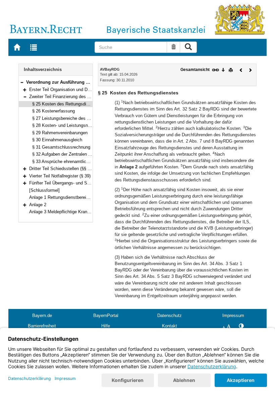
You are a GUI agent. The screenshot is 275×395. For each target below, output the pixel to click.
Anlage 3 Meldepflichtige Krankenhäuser (68, 211)
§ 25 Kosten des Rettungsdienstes (65, 103)
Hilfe (105, 325)
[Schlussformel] (44, 190)
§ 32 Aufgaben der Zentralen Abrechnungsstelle (78, 154)
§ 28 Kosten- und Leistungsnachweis (68, 125)
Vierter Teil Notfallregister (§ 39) (60, 175)
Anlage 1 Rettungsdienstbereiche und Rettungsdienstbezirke (87, 197)
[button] (21, 82)
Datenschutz (169, 315)
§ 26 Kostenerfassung (53, 110)
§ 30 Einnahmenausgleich (57, 139)
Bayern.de (42, 315)
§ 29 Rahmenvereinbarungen (60, 132)
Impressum (233, 315)
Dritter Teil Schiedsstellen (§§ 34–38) (65, 168)
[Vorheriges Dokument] (241, 69)
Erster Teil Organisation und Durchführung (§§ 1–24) (79, 89)
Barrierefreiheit (42, 325)
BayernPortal (105, 315)
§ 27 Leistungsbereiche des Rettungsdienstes (76, 118)
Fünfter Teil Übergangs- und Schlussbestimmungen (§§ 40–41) (89, 182)
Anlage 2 (37, 204)
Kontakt (169, 325)
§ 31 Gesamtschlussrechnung (61, 147)
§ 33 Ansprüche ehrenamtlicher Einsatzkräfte (75, 161)
